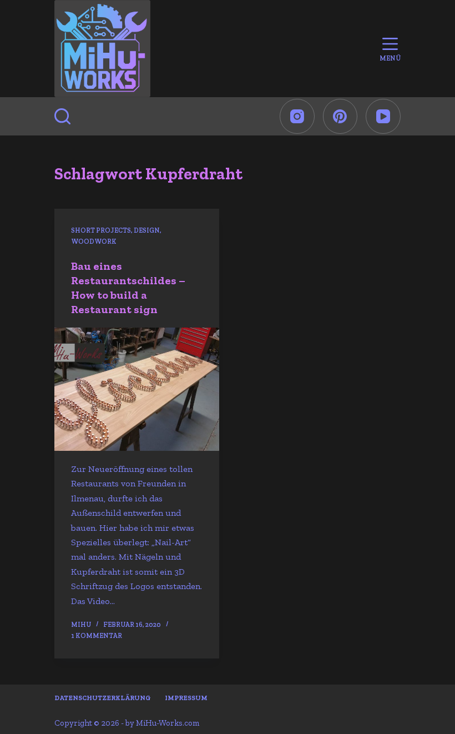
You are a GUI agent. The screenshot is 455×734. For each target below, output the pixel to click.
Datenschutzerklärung (102, 698)
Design (147, 230)
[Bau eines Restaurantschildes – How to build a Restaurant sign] (136, 389)
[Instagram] (297, 116)
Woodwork (94, 241)
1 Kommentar (96, 636)
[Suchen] (62, 116)
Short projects (101, 230)
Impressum (186, 698)
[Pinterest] (340, 116)
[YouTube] (383, 116)
